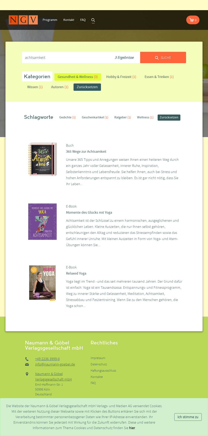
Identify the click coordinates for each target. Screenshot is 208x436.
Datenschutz (99, 364)
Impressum (98, 358)
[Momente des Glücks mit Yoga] (42, 221)
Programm (50, 20)
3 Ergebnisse (124, 57)
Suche (93, 20)
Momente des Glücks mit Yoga (89, 212)
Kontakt (68, 20)
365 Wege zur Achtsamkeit (86, 151)
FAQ (83, 20)
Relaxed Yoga (76, 273)
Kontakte (97, 377)
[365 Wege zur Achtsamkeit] (42, 159)
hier (132, 428)
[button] (192, 20)
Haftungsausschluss (103, 371)
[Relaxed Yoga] (42, 282)
